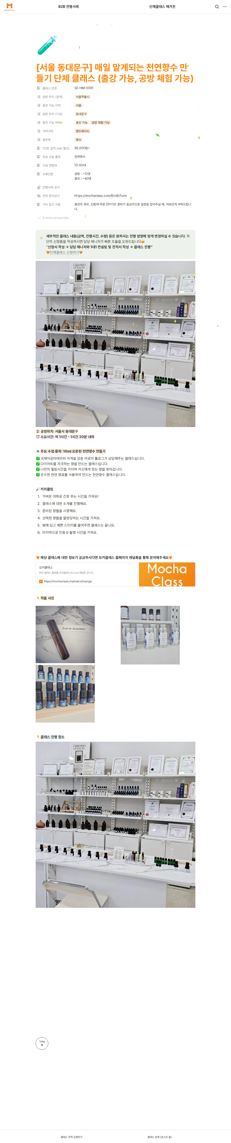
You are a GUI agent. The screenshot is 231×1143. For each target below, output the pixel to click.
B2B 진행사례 (68, 7)
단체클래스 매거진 (162, 7)
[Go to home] (9, 7)
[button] (217, 7)
